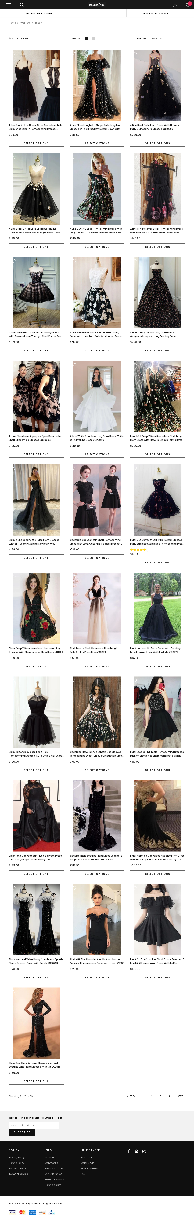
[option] (38, 13)
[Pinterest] (136, 1151)
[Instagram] (144, 1151)
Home (12, 22)
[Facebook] (129, 1151)
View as (75, 38)
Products (25, 22)
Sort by (141, 38)
